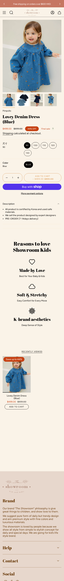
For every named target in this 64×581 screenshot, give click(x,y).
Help (7, 548)
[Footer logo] (17, 486)
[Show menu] (4, 12)
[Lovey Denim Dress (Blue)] (17, 374)
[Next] (59, 3)
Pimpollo (7, 110)
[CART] (59, 12)
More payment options (32, 193)
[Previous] (4, 3)
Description (9, 203)
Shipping (8, 133)
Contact (10, 561)
